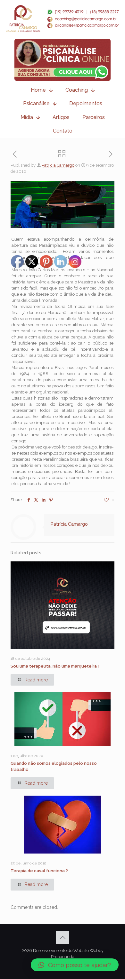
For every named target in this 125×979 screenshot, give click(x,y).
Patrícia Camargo (58, 165)
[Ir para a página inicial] (62, 18)
